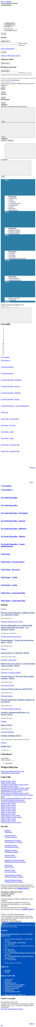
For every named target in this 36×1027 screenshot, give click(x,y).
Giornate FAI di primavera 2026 (16, 689)
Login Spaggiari (15, 80)
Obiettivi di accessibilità (12, 988)
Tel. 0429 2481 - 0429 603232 (16, 942)
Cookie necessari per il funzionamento (12, 914)
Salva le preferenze (15, 921)
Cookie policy (9, 979)
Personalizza (5, 892)
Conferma (10, 140)
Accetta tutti (8, 894)
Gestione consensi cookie (12, 991)
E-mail (21, 73)
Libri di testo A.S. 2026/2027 (15, 653)
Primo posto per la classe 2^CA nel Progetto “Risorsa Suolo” (18, 665)
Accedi (3, 33)
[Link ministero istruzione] (9, 3)
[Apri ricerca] (20, 151)
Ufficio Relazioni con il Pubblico (15, 984)
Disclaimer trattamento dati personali (12, 1009)
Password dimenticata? (8, 48)
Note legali (8, 981)
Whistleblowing (9, 990)
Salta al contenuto (6, 1)
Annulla (4, 140)
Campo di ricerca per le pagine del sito (12, 305)
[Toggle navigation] (16, 168)
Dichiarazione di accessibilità (13, 986)
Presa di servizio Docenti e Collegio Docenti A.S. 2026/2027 (17, 614)
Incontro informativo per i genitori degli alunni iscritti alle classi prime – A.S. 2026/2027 (16, 627)
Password (22, 45)
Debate (6, 725)
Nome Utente (23, 43)
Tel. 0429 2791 (9, 949)
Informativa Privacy (11, 983)
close (3, 176)
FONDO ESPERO (11, 736)
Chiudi (3, 92)
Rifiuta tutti (16, 892)
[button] (18, 467)
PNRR (6, 746)
